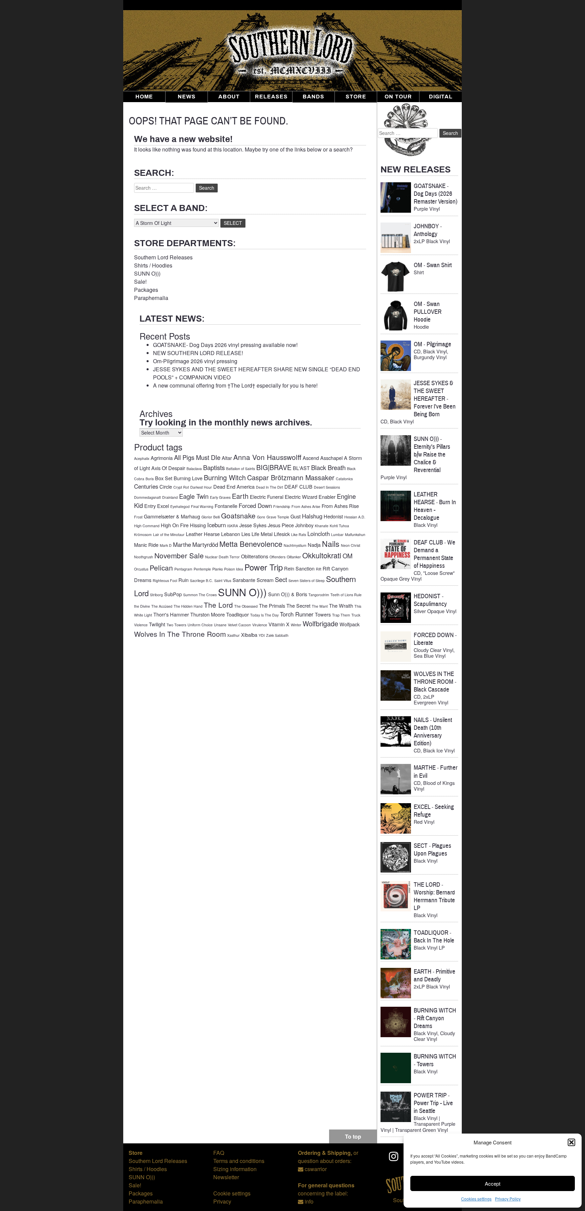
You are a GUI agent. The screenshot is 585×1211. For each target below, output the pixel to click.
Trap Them (341, 615)
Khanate (321, 525)
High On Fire (175, 525)
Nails (331, 543)
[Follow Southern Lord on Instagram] (394, 1156)
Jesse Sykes (252, 525)
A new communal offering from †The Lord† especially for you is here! (235, 385)
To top (353, 1136)
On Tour (398, 96)
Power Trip (263, 567)
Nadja (314, 544)
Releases (271, 96)
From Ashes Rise (340, 505)
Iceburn (216, 525)
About (229, 96)
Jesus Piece (281, 525)
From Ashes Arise (305, 506)
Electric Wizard (301, 496)
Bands (313, 96)
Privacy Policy (508, 1199)
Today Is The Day (264, 615)
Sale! (140, 281)
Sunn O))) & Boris (287, 594)
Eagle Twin (194, 496)
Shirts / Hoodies (153, 265)
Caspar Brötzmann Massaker (290, 477)
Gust (295, 516)
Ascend (311, 457)
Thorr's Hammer (171, 614)
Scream (265, 579)
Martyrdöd (205, 544)
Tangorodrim (318, 594)
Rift (318, 569)
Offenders (277, 556)
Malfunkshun (355, 534)
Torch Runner (296, 614)
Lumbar (337, 534)
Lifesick (282, 533)
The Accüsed (161, 606)
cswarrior (316, 1169)
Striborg (156, 594)
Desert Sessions (327, 487)
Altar (227, 457)
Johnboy (304, 525)
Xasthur (233, 635)
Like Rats (298, 534)
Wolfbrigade (320, 623)
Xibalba (249, 634)
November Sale (179, 555)
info (309, 1201)
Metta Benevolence (250, 543)
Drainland (170, 497)
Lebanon (230, 533)
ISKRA (232, 525)
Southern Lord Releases (163, 257)
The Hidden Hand (188, 606)
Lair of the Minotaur (169, 534)
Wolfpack (350, 624)
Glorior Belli (210, 516)
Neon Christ (350, 545)
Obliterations (254, 556)
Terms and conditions (238, 1161)
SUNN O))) (147, 273)
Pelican (161, 567)
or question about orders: (328, 1157)
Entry (150, 505)
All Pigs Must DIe (197, 457)
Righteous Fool (165, 580)
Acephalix (141, 458)
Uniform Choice (200, 624)
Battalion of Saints (240, 468)
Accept (492, 1183)
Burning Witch (225, 477)
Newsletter (226, 1177)
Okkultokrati (321, 555)
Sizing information (235, 1169)
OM (347, 555)
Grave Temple (277, 516)
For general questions (326, 1185)
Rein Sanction (299, 568)
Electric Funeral (266, 496)
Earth (240, 496)
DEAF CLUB (298, 486)
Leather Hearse (203, 533)
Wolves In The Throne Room (180, 634)
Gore (261, 516)
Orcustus (141, 569)
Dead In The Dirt (269, 487)
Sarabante (244, 579)
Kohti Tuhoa (339, 525)
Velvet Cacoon (239, 624)
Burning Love (188, 478)
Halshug (312, 516)
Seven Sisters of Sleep (306, 580)
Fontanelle (226, 505)
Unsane (220, 624)
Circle (165, 486)
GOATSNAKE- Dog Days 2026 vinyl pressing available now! (225, 345)
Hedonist (333, 516)
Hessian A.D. (354, 516)
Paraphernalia (151, 298)
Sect (281, 579)
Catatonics (344, 478)
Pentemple (202, 569)
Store (356, 96)
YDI (262, 635)
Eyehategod (180, 506)
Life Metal (262, 533)
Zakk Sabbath (277, 635)
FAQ (218, 1153)
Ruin (183, 579)
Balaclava (194, 468)
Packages (146, 290)
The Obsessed (246, 606)
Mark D (166, 545)
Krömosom (143, 534)
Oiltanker (294, 556)
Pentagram (183, 569)
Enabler (327, 496)
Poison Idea (233, 569)
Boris (150, 478)
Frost (138, 516)
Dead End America (234, 486)
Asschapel (331, 457)
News (187, 96)
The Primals (272, 605)
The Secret (298, 605)
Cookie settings (232, 1193)
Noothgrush (143, 556)
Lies (245, 533)
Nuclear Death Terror (222, 556)
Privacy (222, 1201)
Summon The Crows (200, 594)
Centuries (146, 486)
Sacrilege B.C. (201, 580)
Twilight (157, 624)
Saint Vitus (222, 580)
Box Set (163, 478)
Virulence (259, 624)
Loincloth (318, 534)
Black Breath (328, 467)
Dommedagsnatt (147, 497)
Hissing (198, 525)
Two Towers (176, 624)
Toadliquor (237, 614)
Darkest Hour (201, 487)
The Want (320, 606)
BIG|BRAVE (273, 467)
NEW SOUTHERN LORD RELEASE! (198, 353)
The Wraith (341, 605)
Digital (441, 96)
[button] (571, 1142)
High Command (146, 525)
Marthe (182, 544)
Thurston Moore (207, 614)
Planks (217, 569)
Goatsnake (238, 515)
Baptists (214, 467)
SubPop (173, 594)
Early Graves (220, 497)
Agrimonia (162, 457)
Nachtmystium (295, 545)
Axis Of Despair (168, 467)
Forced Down (255, 506)
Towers (323, 614)
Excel (163, 505)
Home (144, 96)
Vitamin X (278, 624)
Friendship (281, 506)
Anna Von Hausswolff (267, 457)
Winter (296, 624)
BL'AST (301, 467)
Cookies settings (476, 1199)
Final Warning (202, 506)
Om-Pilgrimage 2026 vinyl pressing (195, 361)
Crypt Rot (181, 487)
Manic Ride (146, 544)
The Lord (218, 605)
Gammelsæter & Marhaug (172, 516)
